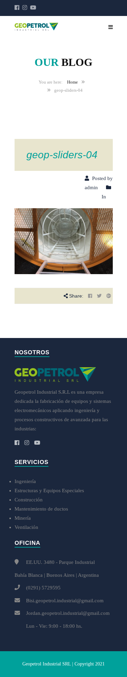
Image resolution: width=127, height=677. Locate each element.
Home (72, 82)
